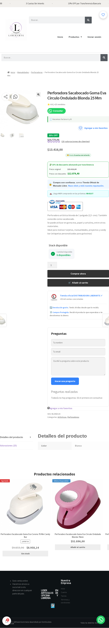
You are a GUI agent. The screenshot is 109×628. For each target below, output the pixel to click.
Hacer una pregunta (65, 381)
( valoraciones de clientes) (75, 141)
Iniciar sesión (94, 37)
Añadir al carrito (78, 547)
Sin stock (25, 553)
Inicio (60, 37)
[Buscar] (88, 20)
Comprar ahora (78, 273)
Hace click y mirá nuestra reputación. (86, 186)
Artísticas (62, 417)
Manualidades (23, 72)
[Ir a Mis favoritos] (103, 15)
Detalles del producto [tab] (11, 437)
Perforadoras (37, 72)
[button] (38, 94)
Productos (74, 37)
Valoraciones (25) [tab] (8, 445)
